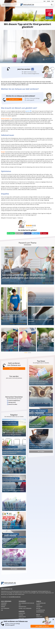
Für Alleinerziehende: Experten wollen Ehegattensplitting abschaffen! (13, 317)
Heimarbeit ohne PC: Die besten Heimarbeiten (39, 383)
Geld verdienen (5, 608)
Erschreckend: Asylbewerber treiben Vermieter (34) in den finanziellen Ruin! (40, 446)
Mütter (38, 608)
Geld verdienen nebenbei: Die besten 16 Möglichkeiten (14, 508)
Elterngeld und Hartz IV (27, 347)
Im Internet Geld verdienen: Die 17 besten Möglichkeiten (13, 489)
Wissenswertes (40, 612)
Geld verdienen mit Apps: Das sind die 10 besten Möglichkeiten (14, 470)
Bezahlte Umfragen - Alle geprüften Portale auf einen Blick (13, 544)
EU (47, 283)
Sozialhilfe (39, 616)
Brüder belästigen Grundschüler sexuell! (40, 320)
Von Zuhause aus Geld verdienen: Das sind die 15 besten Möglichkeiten (12, 563)
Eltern (44, 283)
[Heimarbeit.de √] (27, 5)
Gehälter (21, 618)
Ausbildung (22, 613)
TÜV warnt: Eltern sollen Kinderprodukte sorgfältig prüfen (8, 345)
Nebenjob (3, 605)
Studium (21, 615)
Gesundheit (39, 606)
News (51, 56)
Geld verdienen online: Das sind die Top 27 (13, 527)
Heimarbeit (4, 603)
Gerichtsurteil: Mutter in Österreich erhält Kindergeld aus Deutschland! (24, 276)
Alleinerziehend (14, 323)
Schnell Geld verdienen (25, 608)
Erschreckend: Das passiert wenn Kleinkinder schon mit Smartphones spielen (41, 300)
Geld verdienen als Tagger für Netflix (40, 404)
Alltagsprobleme (41, 603)
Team (53, 1)
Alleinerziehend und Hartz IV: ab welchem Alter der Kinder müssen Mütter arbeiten (45, 344)
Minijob (3, 606)
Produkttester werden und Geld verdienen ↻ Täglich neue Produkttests (13, 451)
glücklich (28, 111)
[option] (10, 340)
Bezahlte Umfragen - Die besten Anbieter (39, 425)
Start (44, 1)
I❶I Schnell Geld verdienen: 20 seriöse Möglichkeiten (13, 434)
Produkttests (22, 606)
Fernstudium (22, 616)
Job (2, 610)
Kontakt (48, 1)
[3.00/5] (27, 225)
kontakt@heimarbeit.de (14, 597)
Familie (47, 57)
